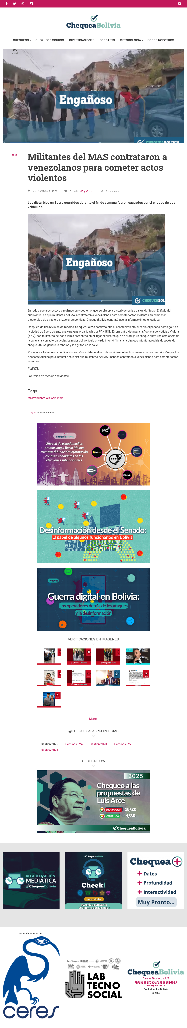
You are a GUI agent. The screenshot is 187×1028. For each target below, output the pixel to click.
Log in (33, 412)
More (92, 718)
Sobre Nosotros (161, 40)
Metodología (130, 40)
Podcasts (107, 40)
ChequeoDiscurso (49, 40)
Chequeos (21, 40)
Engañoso (87, 191)
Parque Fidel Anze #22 (156, 978)
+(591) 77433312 (156, 985)
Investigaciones (81, 40)
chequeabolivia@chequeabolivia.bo (156, 981)
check (15, 155)
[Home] (93, 21)
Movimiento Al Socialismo (47, 398)
